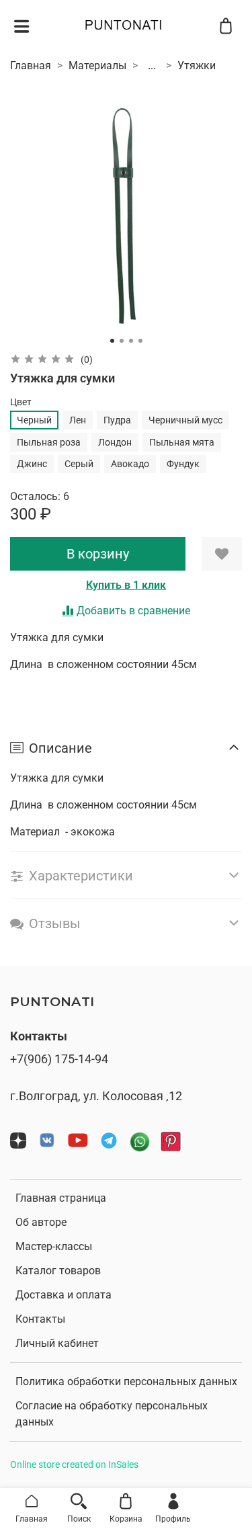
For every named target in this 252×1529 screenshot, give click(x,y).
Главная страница (60, 1198)
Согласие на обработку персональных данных (111, 1413)
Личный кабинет (57, 1343)
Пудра (117, 420)
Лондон (115, 442)
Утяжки (196, 65)
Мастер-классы (53, 1246)
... (152, 66)
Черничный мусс (185, 420)
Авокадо (130, 463)
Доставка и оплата (63, 1294)
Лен (77, 420)
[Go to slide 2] (122, 341)
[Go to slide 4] (140, 341)
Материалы (97, 65)
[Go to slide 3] (131, 341)
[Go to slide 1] (112, 341)
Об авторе (41, 1222)
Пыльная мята (181, 442)
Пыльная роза (49, 442)
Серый (79, 463)
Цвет (21, 402)
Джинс (32, 463)
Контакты (40, 1319)
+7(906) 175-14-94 (59, 1059)
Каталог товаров (58, 1270)
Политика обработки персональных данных (126, 1381)
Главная (30, 65)
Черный (34, 420)
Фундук (183, 463)
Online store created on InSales (74, 1465)
